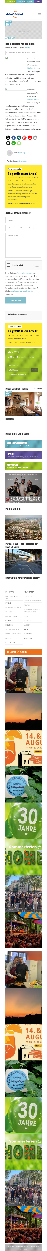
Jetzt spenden (11, 649)
